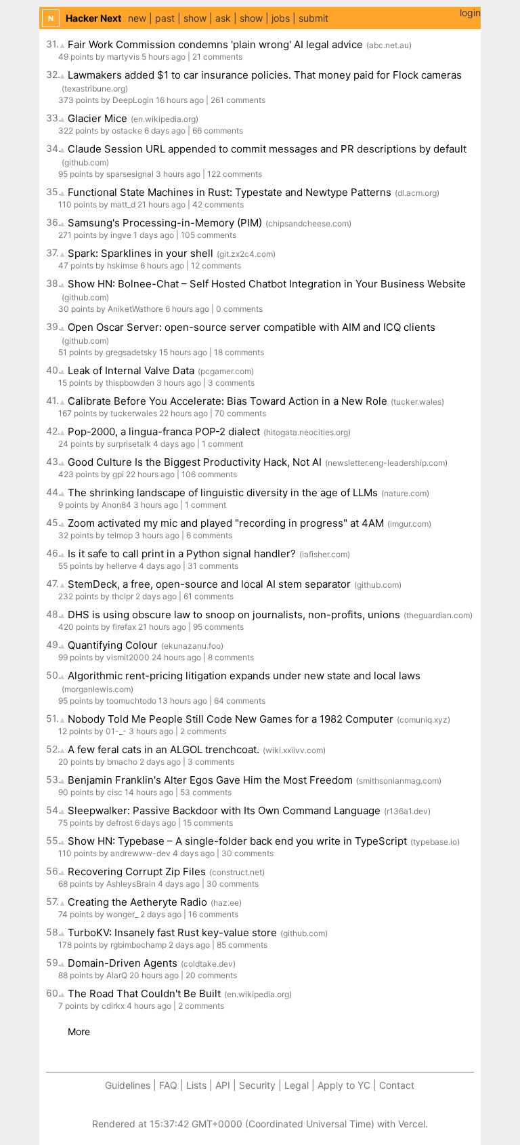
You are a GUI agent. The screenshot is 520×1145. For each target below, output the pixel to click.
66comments (217, 130)
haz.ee (226, 903)
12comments (216, 265)
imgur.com (409, 524)
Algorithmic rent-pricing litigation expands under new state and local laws (244, 675)
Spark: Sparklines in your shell (140, 253)
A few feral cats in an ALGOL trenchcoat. (163, 749)
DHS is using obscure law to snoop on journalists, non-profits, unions (234, 614)
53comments (206, 792)
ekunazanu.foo (192, 646)
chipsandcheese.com (308, 223)
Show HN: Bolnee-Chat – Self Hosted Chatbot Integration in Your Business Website (267, 283)
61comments (208, 596)
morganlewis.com (97, 689)
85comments (242, 945)
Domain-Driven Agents (122, 963)
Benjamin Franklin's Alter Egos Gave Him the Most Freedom (210, 780)
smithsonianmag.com (399, 781)
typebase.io (435, 842)
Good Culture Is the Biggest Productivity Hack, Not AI (195, 462)
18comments (239, 352)
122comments (234, 174)
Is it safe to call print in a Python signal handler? (182, 553)
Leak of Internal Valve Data (131, 370)
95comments (218, 627)
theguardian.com (438, 615)
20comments (211, 975)
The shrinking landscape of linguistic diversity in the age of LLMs (223, 492)
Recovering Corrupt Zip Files (137, 871)
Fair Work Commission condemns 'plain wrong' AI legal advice (215, 44)
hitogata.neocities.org (307, 432)
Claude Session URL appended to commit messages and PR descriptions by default (267, 148)
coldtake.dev (208, 964)
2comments (203, 731)
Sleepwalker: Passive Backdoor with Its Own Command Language (224, 810)
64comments (239, 701)
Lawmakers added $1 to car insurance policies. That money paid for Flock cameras (265, 74)
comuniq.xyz (423, 720)
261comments (238, 100)
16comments (213, 914)
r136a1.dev (407, 811)
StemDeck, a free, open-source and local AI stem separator (209, 584)
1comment (222, 444)
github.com (85, 162)
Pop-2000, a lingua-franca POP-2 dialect (164, 431)
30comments (247, 853)
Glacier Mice (97, 118)
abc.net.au (389, 45)
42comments (218, 204)
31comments (213, 566)
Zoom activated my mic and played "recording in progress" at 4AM (226, 523)
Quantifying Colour (113, 645)
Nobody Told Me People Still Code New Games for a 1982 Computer (230, 718)
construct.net (237, 872)
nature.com (405, 493)
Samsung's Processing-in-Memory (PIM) (165, 222)
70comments (240, 413)
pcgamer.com (225, 371)
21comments (217, 57)
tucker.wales (417, 402)
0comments (239, 309)
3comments (231, 383)
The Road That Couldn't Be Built (144, 993)
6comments (209, 535)
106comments (209, 474)
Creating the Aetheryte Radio (137, 902)
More (79, 1031)
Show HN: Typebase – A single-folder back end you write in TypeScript (237, 841)
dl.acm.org (417, 193)
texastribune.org (94, 88)
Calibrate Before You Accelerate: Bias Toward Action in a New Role (227, 401)
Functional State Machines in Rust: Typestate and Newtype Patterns (229, 192)
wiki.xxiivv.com (294, 750)
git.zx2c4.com (246, 254)
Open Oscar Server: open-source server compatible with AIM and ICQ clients (251, 327)
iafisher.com (324, 554)
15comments (208, 823)
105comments (208, 235)
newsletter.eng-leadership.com (386, 463)
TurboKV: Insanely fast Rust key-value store (172, 932)
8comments (231, 657)
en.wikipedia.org (164, 119)
